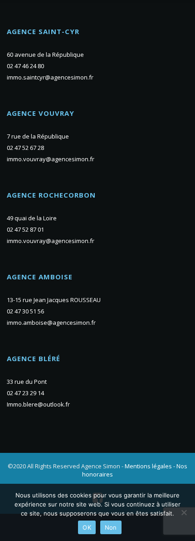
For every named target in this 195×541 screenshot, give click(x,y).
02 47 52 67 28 (25, 148)
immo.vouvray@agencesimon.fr (50, 159)
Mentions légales (148, 466)
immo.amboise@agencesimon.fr (51, 322)
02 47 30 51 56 (25, 311)
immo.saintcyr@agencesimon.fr (50, 77)
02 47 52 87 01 (25, 229)
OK (87, 527)
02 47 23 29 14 (25, 393)
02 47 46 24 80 (25, 66)
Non (111, 527)
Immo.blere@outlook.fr (38, 404)
